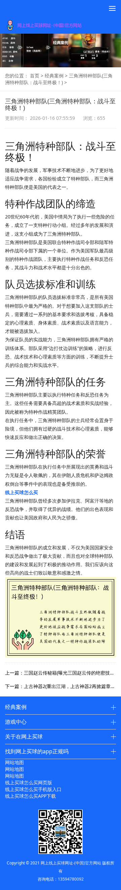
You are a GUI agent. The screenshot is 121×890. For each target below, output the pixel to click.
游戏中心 (16, 721)
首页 (34, 75)
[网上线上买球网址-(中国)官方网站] (53, 25)
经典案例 (54, 75)
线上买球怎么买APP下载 (30, 796)
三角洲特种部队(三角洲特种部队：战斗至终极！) (59, 78)
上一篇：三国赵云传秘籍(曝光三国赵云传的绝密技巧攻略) (60, 673)
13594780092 (71, 879)
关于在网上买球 (24, 736)
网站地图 (14, 762)
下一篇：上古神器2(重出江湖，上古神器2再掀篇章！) (60, 686)
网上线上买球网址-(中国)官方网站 (71, 863)
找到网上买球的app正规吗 (37, 751)
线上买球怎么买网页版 (28, 782)
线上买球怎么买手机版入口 (33, 789)
